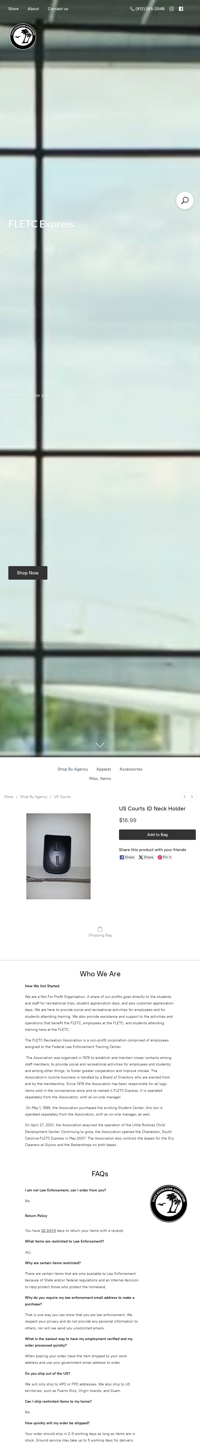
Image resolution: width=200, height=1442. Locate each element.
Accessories (131, 769)
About (33, 8)
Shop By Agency (73, 769)
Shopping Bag (100, 935)
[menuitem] (184, 797)
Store (13, 8)
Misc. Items (100, 778)
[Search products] (185, 200)
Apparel (103, 769)
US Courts (62, 797)
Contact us (58, 8)
